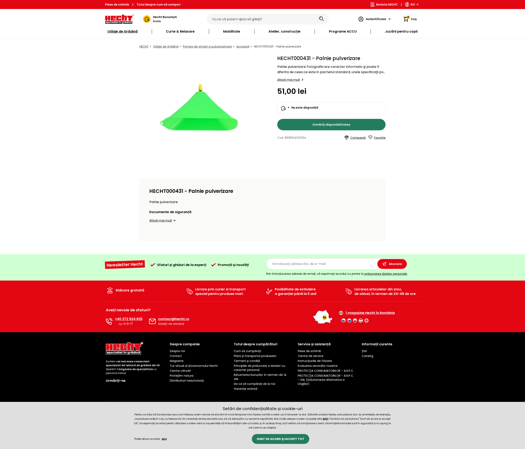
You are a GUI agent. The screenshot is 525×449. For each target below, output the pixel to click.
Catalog (367, 356)
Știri (364, 351)
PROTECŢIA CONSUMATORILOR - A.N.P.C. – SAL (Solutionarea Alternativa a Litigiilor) (326, 380)
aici (164, 439)
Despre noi (177, 351)
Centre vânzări (180, 371)
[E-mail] (152, 321)
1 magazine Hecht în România (370, 313)
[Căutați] (321, 19)
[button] (163, 220)
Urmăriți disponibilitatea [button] (331, 125)
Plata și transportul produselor (255, 356)
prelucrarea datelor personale (385, 274)
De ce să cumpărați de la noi (254, 384)
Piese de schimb (117, 4)
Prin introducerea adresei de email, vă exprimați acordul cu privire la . (337, 274)
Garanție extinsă (245, 389)
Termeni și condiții (247, 361)
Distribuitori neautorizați (187, 381)
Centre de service (310, 356)
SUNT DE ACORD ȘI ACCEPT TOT (280, 439)
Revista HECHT (387, 4)
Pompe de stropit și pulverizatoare (207, 46)
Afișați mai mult (288, 80)
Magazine (177, 361)
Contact (176, 356)
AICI (325, 419)
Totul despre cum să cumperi (158, 4)
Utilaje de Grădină (165, 46)
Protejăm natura (181, 376)
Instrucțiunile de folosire (315, 361)
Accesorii (242, 46)
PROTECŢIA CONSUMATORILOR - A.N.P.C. (326, 371)
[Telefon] (109, 321)
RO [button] (413, 4)
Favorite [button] (380, 138)
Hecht (144, 46)
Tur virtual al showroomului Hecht (194, 366)
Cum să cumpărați (247, 351)
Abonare (395, 264)
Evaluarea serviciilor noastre (318, 366)
